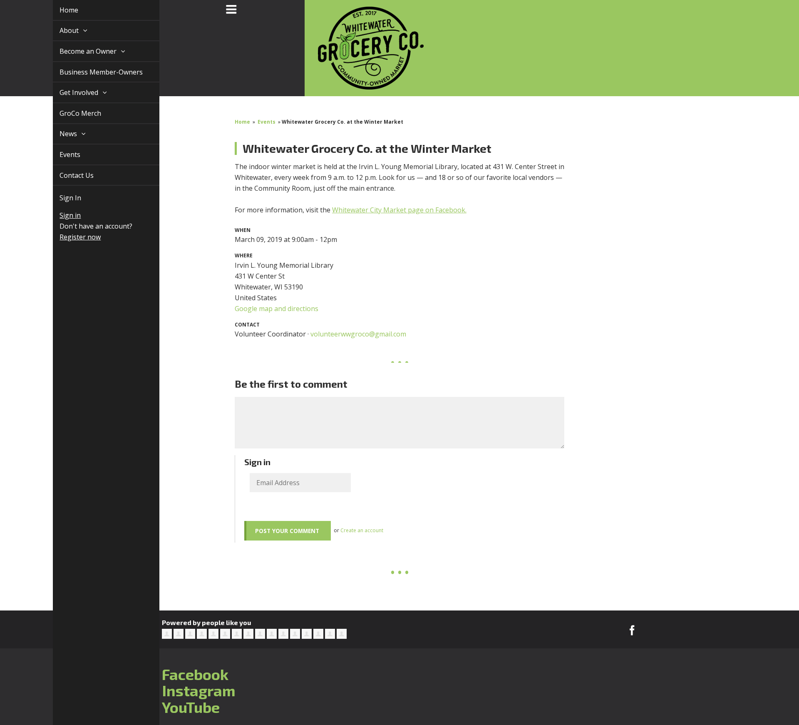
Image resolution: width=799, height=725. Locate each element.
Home (59, 10)
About (60, 30)
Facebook (195, 674)
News (59, 133)
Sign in (60, 215)
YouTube (191, 707)
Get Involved (70, 92)
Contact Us (67, 175)
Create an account (361, 530)
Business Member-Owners (91, 72)
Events (60, 154)
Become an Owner (79, 51)
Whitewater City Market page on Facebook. (399, 209)
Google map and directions (276, 308)
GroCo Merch (71, 113)
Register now (70, 237)
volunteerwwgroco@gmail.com (358, 334)
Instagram (199, 690)
